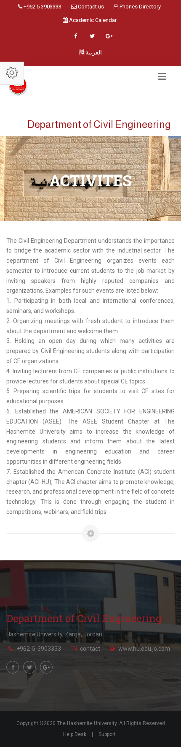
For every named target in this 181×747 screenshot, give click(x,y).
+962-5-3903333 (38, 648)
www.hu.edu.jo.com (144, 648)
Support (107, 734)
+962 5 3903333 (41, 6)
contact (90, 648)
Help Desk (74, 734)
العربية (93, 52)
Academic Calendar (92, 20)
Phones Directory (139, 6)
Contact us (90, 6)
